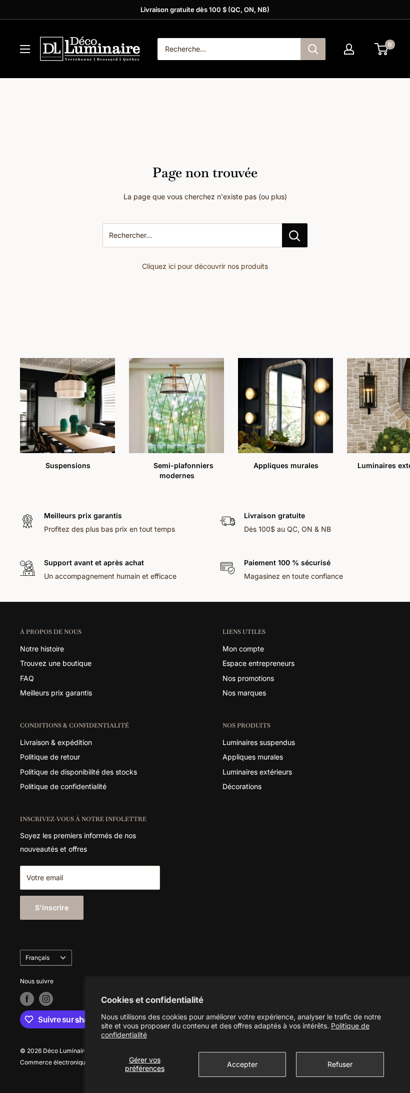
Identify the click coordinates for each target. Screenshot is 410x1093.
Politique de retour (50, 757)
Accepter (242, 1064)
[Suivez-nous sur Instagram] (46, 999)
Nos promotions (248, 678)
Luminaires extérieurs (257, 772)
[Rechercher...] (295, 235)
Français (38, 957)
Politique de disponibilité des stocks (78, 772)
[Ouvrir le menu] (25, 49)
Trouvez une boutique (56, 663)
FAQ (27, 678)
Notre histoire (42, 648)
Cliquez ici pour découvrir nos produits (205, 266)
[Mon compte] (349, 49)
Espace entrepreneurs (258, 663)
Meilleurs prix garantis (56, 692)
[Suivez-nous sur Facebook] (27, 999)
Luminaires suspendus (258, 742)
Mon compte (243, 648)
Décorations (242, 786)
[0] (382, 49)
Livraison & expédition (56, 742)
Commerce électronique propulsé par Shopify (84, 1062)
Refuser (340, 1064)
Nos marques (244, 692)
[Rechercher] (313, 49)
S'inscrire (51, 907)
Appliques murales (252, 757)
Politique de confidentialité (63, 786)
